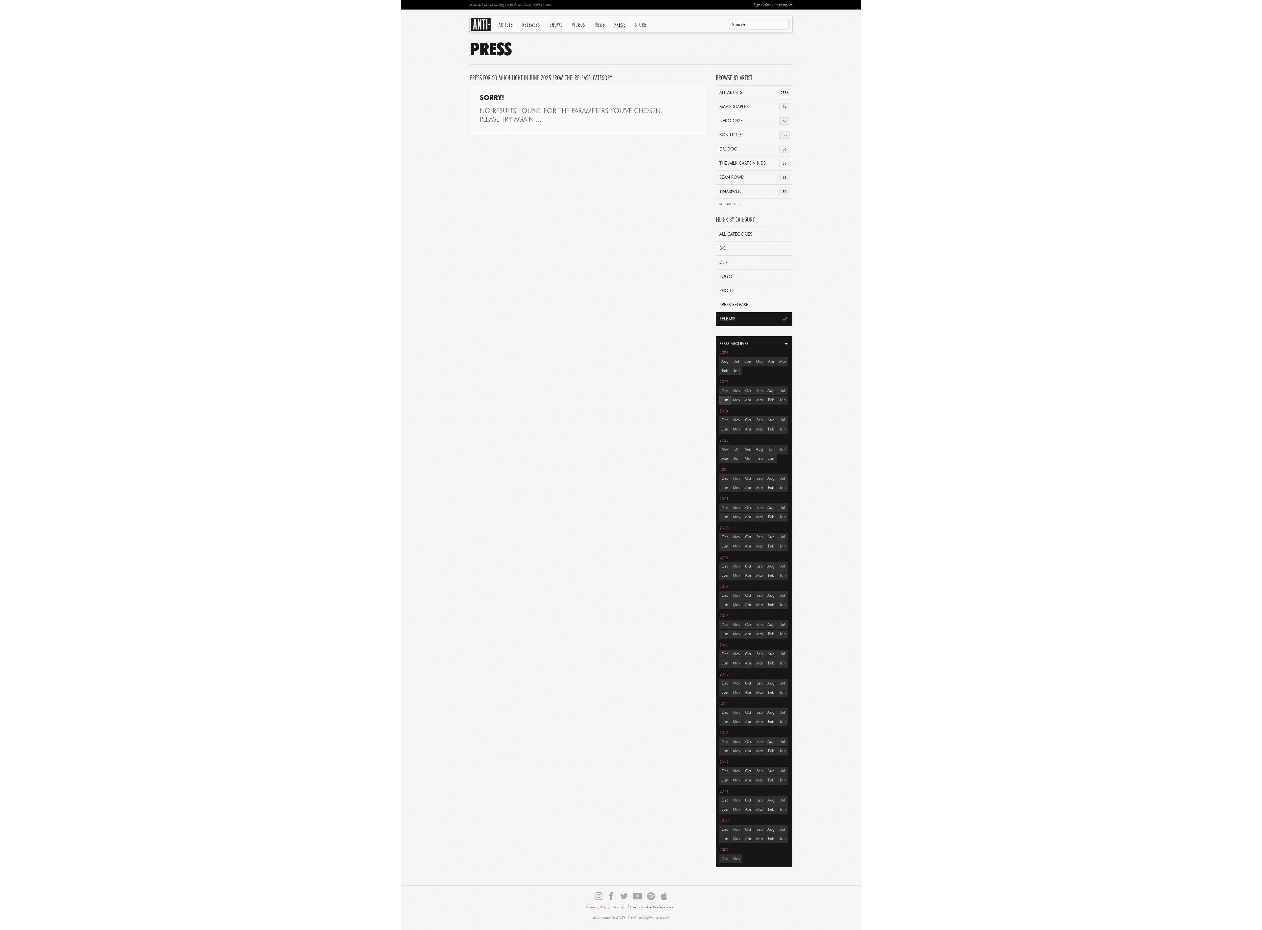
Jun (748, 362)
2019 (724, 558)
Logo (725, 277)
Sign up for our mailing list (773, 4)
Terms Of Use (624, 907)
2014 (724, 704)
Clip (723, 263)
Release (727, 319)
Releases (531, 25)
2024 (724, 411)
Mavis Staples (752, 107)
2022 (724, 470)
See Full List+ (729, 204)
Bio (722, 248)
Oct (748, 391)
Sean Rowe (752, 177)
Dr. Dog (752, 149)
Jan (737, 371)
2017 (724, 616)
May (759, 362)
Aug (725, 362)
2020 (724, 528)
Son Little (752, 135)
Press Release (733, 305)
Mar (782, 362)
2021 (724, 499)
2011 (724, 792)
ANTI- (481, 24)
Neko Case (752, 121)
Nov (736, 391)
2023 (724, 441)
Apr (771, 362)
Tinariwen (752, 192)
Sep (760, 391)
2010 (724, 821)
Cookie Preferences (656, 907)
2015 (724, 675)
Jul (736, 362)
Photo (726, 291)
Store (640, 25)
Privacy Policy (597, 907)
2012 (724, 762)
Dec (725, 391)
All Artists (753, 93)
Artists (506, 25)
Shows (556, 25)
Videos (578, 25)
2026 (724, 353)
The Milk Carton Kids (752, 163)
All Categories (735, 234)
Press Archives (733, 344)
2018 (724, 587)
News (600, 25)
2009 (724, 850)
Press (620, 25)
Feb (725, 371)
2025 (724, 382)
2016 (724, 645)
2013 (724, 733)
